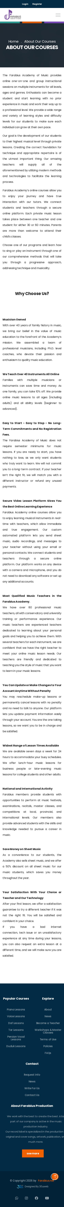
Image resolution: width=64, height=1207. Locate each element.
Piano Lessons (16, 1009)
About (48, 1009)
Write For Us (31, 1088)
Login (25, 4)
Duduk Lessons (16, 1046)
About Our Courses (40, 41)
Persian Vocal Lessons (16, 1038)
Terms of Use (48, 1039)
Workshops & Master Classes (48, 1031)
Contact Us (32, 1095)
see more (33, 1153)
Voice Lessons (16, 1016)
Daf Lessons (16, 1023)
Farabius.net (46, 1180)
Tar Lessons (16, 1030)
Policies (48, 1046)
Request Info (32, 1074)
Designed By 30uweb (36, 1186)
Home (13, 41)
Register (37, 4)
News (48, 1016)
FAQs (48, 1053)
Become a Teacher (48, 1023)
